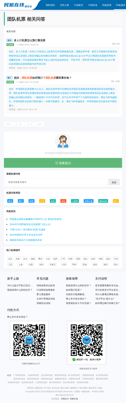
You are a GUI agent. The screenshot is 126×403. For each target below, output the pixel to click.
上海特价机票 (33, 375)
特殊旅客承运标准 (46, 285)
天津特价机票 (88, 379)
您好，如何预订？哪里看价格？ (43, 77)
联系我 (30, 388)
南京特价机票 (19, 379)
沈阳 (31, 264)
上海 (20, 264)
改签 (53, 201)
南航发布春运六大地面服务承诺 (26, 239)
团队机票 (103, 201)
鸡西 (101, 258)
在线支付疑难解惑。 (76, 294)
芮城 (85, 264)
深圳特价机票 (82, 382)
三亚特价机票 (41, 382)
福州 (55, 258)
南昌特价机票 (33, 379)
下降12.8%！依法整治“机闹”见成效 (27, 229)
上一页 (18, 124)
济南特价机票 (47, 379)
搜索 (114, 182)
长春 (18, 258)
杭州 (93, 258)
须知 (63, 201)
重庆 (40, 258)
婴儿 (116, 201)
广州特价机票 (19, 375)
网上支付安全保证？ (76, 298)
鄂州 (74, 264)
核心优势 (65, 388)
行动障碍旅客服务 (46, 290)
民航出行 (65, 399)
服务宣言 (93, 388)
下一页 (29, 124)
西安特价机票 (60, 375)
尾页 (40, 124)
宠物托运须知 (43, 303)
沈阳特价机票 (88, 375)
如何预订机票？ (74, 290)
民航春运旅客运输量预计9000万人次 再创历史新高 (36, 219)
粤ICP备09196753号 (64, 395)
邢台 (116, 264)
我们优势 (83, 388)
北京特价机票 (47, 375)
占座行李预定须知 (46, 298)
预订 (9, 77)
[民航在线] (30, 5)
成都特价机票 (60, 379)
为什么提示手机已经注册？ (21, 285)
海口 (86, 258)
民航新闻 (106, 5)
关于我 (47, 388)
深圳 (41, 264)
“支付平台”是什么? (104, 298)
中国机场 (92, 5)
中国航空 (78, 5)
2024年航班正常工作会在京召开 (26, 234)
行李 (42, 201)
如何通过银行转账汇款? (107, 303)
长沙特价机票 (102, 375)
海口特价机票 (55, 382)
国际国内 (50, 5)
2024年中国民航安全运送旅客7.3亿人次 (30, 224)
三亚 (10, 264)
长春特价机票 (14, 382)
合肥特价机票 (74, 379)
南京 (108, 258)
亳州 (95, 264)
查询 (9, 40)
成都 (33, 258)
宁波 (116, 258)
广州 (63, 258)
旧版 (100, 388)
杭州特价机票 (27, 382)
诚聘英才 (74, 388)
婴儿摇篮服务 (43, 294)
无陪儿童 (64, 5)
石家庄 (53, 264)
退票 (31, 201)
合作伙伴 (55, 388)
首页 (8, 124)
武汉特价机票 (69, 382)
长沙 (25, 258)
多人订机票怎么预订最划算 (29, 40)
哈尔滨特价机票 (75, 375)
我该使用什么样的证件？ (19, 290)
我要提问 (65, 163)
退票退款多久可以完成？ (78, 303)
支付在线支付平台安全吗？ (109, 290)
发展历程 (38, 388)
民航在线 (74, 399)
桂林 (71, 258)
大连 (48, 258)
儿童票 (75, 201)
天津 (64, 264)
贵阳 (78, 258)
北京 (10, 258)
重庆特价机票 (102, 379)
